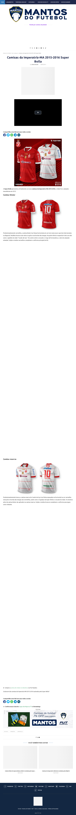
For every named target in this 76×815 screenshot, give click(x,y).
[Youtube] (36, 48)
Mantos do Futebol (7, 53)
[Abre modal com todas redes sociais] (18, 134)
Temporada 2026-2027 (21, 2)
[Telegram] (41, 48)
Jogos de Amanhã (65, 2)
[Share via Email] (39, 737)
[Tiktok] (45, 48)
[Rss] (43, 48)
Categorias (31, 2)
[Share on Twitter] (37, 737)
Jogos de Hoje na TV (43, 2)
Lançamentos (9, 2)
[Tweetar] (8, 134)
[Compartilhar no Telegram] (15, 134)
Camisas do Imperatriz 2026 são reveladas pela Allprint (56, 771)
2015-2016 (6, 731)
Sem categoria (15, 53)
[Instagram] (34, 48)
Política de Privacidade (53, 808)
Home (2, 2)
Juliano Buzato (34, 64)
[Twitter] (32, 48)
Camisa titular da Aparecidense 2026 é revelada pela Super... (20, 771)
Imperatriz (12, 731)
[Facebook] (30, 48)
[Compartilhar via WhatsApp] (11, 134)
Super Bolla (20, 731)
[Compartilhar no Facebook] (4, 134)
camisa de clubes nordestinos (19, 688)
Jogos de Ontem (54, 2)
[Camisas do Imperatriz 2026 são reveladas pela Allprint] (56, 757)
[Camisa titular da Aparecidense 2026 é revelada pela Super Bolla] (20, 757)
